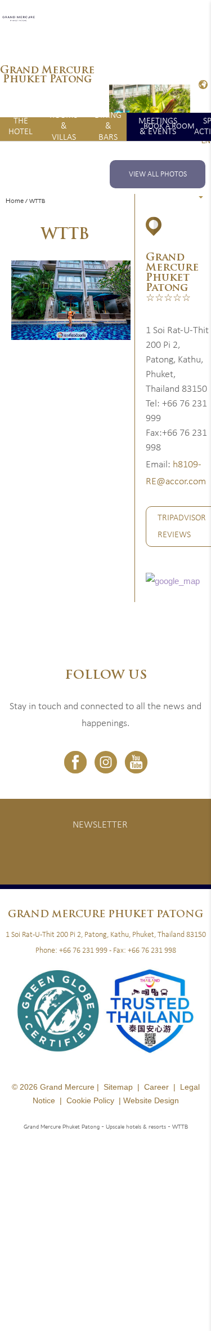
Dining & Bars (108, 127)
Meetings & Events (157, 126)
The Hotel (20, 126)
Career (156, 1086)
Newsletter (100, 825)
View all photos (158, 174)
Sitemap (118, 1086)
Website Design (151, 1100)
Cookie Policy (90, 1100)
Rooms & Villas (64, 127)
